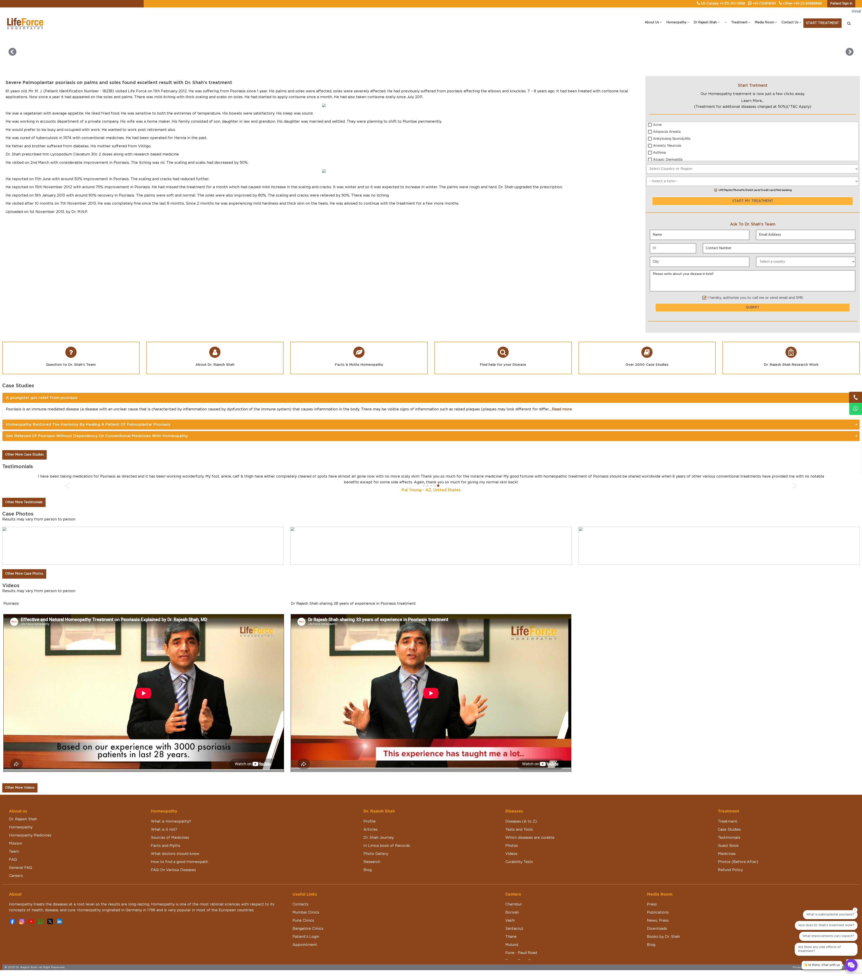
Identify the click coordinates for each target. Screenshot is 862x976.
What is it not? (164, 829)
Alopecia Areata (667, 131)
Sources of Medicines (170, 837)
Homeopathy (21, 827)
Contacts (300, 904)
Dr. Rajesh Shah (23, 819)
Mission (15, 843)
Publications (658, 912)
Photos (511, 846)
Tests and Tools (519, 829)
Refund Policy (730, 870)
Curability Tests (519, 862)
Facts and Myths (165, 846)
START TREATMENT (822, 23)
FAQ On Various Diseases (173, 870)
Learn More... (752, 101)
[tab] (431, 398)
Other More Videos (20, 787)
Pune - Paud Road (521, 953)
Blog (367, 870)
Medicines (727, 854)
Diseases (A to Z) (521, 821)
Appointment (304, 945)
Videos (511, 854)
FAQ (13, 859)
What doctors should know (175, 854)
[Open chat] (851, 965)
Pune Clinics (303, 920)
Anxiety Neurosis (667, 145)
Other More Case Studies (24, 454)
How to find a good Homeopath (179, 862)
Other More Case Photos (24, 573)
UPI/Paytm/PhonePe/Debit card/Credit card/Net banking (755, 190)
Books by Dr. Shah (663, 936)
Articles (370, 829)
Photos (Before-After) (738, 862)
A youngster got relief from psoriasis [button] (41, 398)
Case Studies (729, 829)
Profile (369, 821)
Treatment (727, 821)
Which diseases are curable (529, 837)
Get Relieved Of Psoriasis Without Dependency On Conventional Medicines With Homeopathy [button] (97, 436)
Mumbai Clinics (305, 912)
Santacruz (514, 928)
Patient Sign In (841, 3)
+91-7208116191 (764, 3)
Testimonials (729, 837)
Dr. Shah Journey (378, 837)
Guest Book (728, 846)
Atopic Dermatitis (668, 159)
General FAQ (20, 868)
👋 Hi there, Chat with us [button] (822, 965)
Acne (657, 124)
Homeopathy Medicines (30, 835)
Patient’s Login (305, 936)
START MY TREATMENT (752, 201)
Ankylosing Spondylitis (671, 138)
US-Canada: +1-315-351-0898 (723, 3)
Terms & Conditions (844, 967)
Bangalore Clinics (307, 928)
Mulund (511, 945)
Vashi (510, 920)
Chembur (513, 904)
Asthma (659, 152)
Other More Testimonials (24, 502)
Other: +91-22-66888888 (802, 3)
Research (371, 862)
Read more (562, 409)
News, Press (658, 920)
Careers (16, 876)
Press (652, 904)
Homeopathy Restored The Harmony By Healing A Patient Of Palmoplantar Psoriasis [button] (88, 424)
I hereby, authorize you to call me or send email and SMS (755, 297)
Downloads (657, 928)
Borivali (512, 912)
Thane (511, 936)
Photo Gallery (375, 854)
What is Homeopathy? (171, 821)
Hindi (856, 11)
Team (14, 851)
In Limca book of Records (386, 846)
